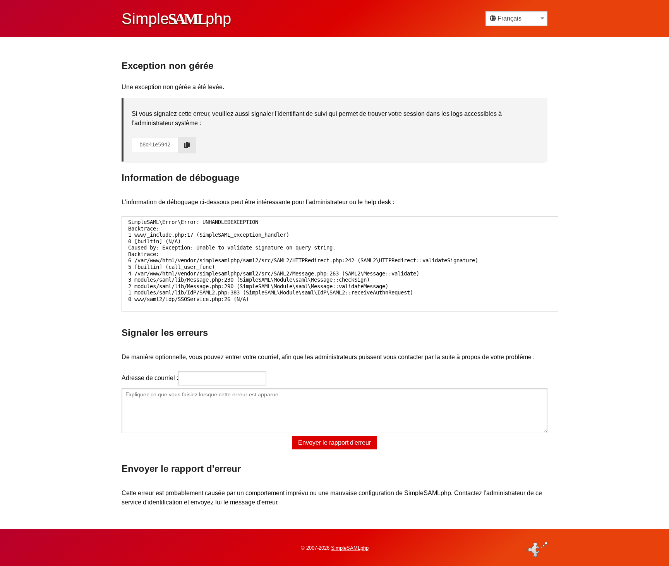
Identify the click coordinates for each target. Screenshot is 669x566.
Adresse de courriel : (150, 378)
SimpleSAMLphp (350, 548)
